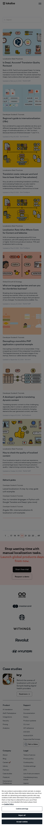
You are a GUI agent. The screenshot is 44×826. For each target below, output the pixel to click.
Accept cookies (22, 822)
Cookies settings (22, 809)
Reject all (22, 815)
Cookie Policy (9, 804)
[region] (22, 806)
